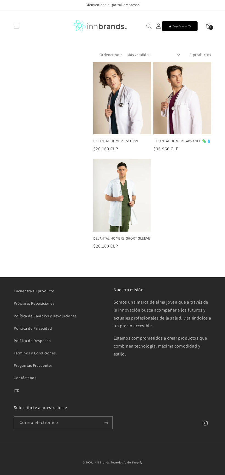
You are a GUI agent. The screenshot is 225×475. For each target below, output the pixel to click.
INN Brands (102, 462)
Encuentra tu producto (34, 290)
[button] (16, 26)
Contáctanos (25, 377)
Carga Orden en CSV (182, 26)
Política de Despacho (32, 340)
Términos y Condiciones (35, 353)
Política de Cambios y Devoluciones (45, 315)
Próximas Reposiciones (34, 303)
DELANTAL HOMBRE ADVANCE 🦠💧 (182, 141)
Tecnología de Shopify (126, 462)
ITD (17, 390)
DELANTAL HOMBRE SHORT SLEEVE (121, 238)
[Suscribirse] (106, 422)
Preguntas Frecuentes (33, 365)
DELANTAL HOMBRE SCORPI (115, 141)
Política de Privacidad (33, 328)
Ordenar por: (111, 54)
